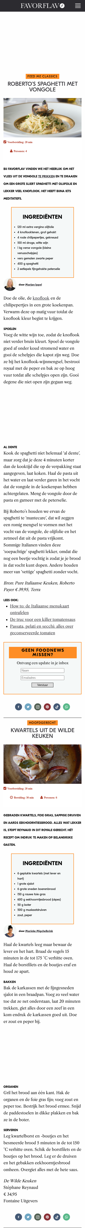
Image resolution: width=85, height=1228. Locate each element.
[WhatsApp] (66, 708)
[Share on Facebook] (18, 708)
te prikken (46, 176)
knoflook (41, 298)
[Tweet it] (28, 708)
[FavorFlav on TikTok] (57, 708)
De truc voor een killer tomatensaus (42, 619)
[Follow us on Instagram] (38, 708)
